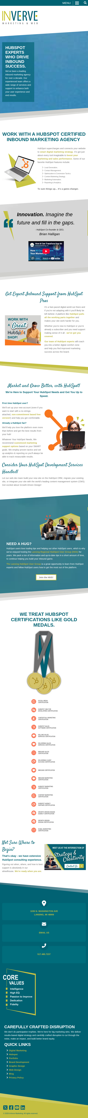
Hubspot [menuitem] (13, 1054)
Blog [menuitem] (11, 1074)
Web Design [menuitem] (15, 1070)
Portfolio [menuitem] (13, 1058)
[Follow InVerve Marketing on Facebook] (11, 1109)
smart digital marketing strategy (56, 152)
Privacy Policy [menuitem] (16, 1077)
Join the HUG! (46, 577)
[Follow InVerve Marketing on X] (5, 1109)
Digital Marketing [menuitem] (18, 1050)
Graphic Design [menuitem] (17, 1066)
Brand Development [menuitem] (19, 1062)
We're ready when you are (28, 871)
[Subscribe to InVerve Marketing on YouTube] (17, 1109)
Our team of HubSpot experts (59, 341)
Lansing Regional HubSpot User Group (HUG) (55, 552)
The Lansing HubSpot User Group (24, 564)
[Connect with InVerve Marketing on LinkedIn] (23, 1109)
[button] (71, 3)
